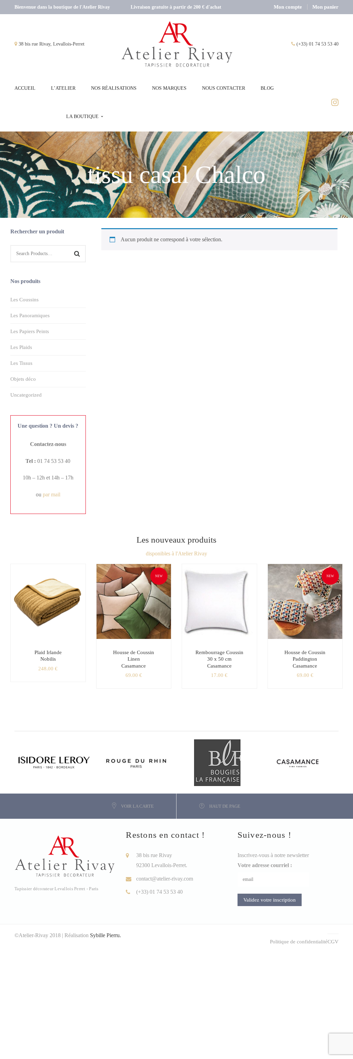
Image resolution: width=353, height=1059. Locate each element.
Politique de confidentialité (298, 941)
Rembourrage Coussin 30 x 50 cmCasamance (219, 659)
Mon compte (288, 7)
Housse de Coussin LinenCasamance (133, 659)
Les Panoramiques (30, 315)
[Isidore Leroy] (54, 762)
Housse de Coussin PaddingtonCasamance (304, 659)
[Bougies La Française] (217, 762)
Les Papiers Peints (29, 331)
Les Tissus (21, 363)
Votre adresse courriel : (265, 865)
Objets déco (23, 379)
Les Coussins (24, 299)
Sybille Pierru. (105, 935)
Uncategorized (26, 395)
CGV (333, 941)
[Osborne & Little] (298, 762)
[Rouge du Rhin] (136, 762)
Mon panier (325, 7)
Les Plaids (21, 347)
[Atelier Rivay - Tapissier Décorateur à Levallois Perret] (177, 44)
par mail (51, 494)
